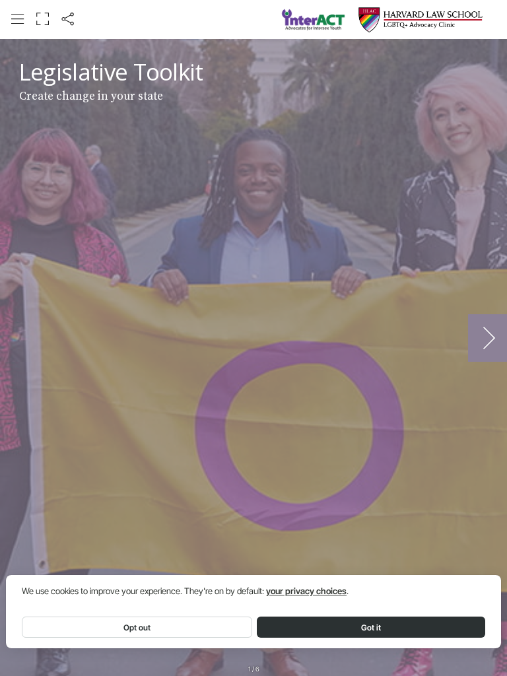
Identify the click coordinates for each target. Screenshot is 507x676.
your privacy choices (306, 591)
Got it (371, 627)
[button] (17, 18)
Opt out (137, 627)
